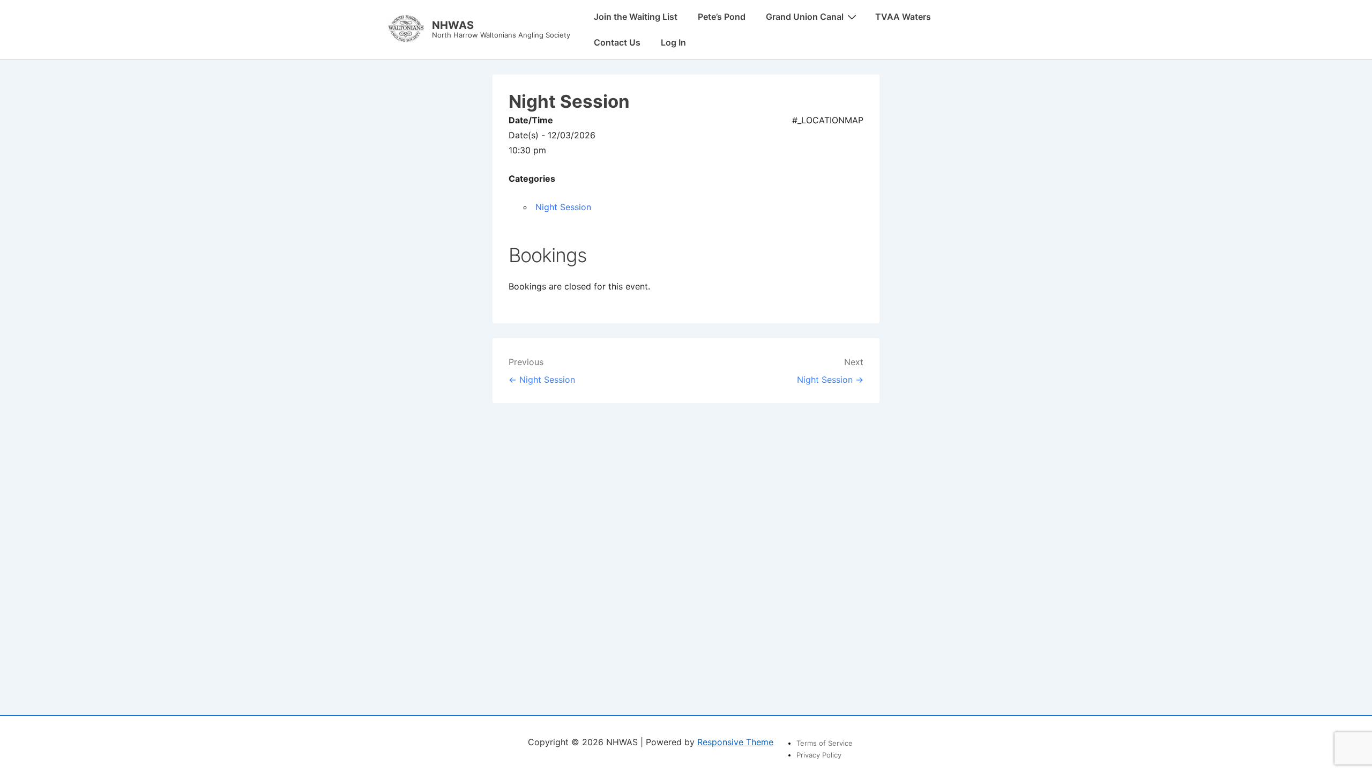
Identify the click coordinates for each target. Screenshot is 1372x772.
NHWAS (453, 25)
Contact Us (617, 42)
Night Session (563, 207)
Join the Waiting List (635, 16)
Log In (673, 42)
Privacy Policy (818, 755)
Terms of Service (824, 743)
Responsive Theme (735, 742)
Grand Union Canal (805, 16)
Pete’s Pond (721, 16)
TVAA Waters (903, 16)
